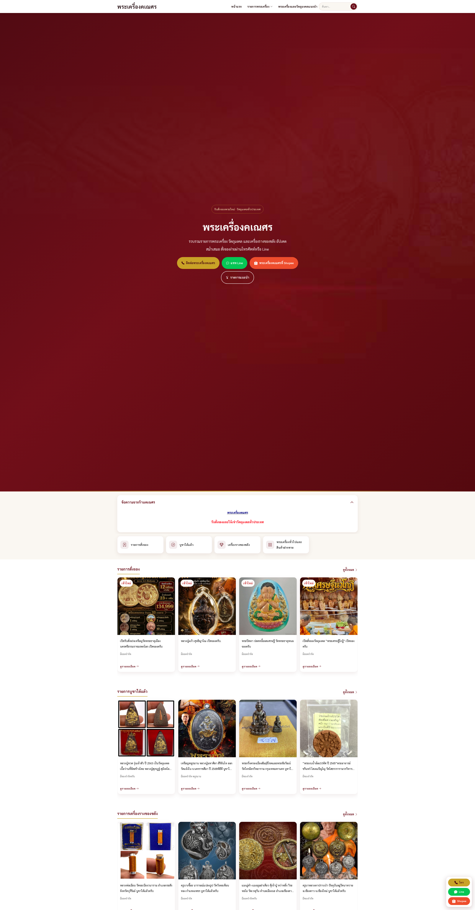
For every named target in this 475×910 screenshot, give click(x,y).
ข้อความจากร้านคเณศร (138, 502)
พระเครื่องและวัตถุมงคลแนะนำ (297, 6)
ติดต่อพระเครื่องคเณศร (200, 263)
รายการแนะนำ (239, 277)
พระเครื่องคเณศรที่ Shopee (276, 263)
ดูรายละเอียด (128, 666)
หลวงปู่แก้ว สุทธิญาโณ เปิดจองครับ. (201, 641)
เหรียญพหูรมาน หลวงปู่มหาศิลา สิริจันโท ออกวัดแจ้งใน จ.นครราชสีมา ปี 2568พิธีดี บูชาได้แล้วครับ (206, 768)
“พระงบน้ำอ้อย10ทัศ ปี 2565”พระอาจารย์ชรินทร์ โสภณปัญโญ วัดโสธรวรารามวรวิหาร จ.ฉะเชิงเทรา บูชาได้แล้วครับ (327, 768)
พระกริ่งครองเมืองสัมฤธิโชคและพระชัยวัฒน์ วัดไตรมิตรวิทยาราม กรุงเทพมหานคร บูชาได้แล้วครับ (267, 768)
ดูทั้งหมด (349, 570)
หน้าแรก (236, 6)
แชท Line (237, 263)
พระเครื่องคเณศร (137, 6)
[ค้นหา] (353, 6)
